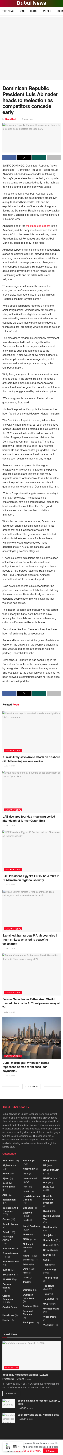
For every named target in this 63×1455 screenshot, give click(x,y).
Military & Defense (28, 1246)
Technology (49, 1269)
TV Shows (48, 1298)
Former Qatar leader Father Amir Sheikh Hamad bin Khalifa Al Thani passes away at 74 (31, 1003)
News (26, 1255)
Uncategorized (51, 1308)
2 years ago (27, 118)
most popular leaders (38, 226)
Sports (47, 1245)
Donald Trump (10, 1224)
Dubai (33, 11)
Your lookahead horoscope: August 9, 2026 (39, 1402)
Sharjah (47, 1235)
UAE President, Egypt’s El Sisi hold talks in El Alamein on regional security (30, 878)
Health (26, 1219)
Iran (25, 1186)
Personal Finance (28, 1312)
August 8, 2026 (26, 1419)
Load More (32, 1086)
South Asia (49, 1240)
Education (8, 1248)
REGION (47, 1178)
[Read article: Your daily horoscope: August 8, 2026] (8, 1418)
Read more (12, 1393)
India (25, 1173)
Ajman (5, 1178)
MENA (26, 1239)
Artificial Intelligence (8, 1185)
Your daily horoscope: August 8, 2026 (38, 1414)
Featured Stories (7, 1286)
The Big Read (50, 1277)
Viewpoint (48, 1324)
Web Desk (9, 1379)
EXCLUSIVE (8, 1274)
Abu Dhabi (8, 1160)
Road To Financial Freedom (48, 1199)
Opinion (27, 1289)
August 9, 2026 (26, 1408)
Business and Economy (10, 1209)
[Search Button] (59, 3)
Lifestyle (27, 1212)
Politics (26, 1264)
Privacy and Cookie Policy (27, 1450)
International (13, 750)
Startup (47, 1254)
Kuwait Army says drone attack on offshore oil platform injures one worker (31, 759)
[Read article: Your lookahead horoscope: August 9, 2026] (8, 1403)
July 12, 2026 (9, 766)
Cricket (6, 1219)
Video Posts (50, 1316)
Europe (6, 1269)
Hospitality (29, 1168)
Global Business (7, 1297)
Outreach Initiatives (28, 1296)
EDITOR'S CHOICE (7, 1238)
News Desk (10, 118)
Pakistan (27, 1306)
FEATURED (8, 1279)
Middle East (48, 1187)
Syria (46, 1259)
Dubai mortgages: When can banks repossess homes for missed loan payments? (25, 1067)
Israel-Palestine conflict (31, 1198)
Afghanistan (9, 1165)
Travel (26, 1281)
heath (5, 1320)
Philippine (28, 1322)
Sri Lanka (48, 1249)
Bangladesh (9, 1199)
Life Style (28, 1207)
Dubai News (31, 3)
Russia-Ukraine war (51, 1217)
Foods (26, 1272)
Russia (47, 1210)
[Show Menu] (3, 3)
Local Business (31, 1226)
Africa (5, 1173)
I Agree (50, 1450)
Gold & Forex (9, 1307)
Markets (27, 1234)
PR (44, 1165)
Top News (8, 11)
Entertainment (10, 1253)
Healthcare (8, 1315)
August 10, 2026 (24, 1379)
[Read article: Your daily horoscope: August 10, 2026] (31, 1355)
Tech (46, 1264)
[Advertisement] (31, 48)
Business (27, 1259)
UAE (22, 11)
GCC (45, 1182)
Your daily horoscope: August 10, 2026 (25, 1374)
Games (26, 1277)
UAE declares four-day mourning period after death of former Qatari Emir (28, 818)
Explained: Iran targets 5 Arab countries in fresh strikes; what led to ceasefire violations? (30, 939)
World (47, 11)
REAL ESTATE (51, 1170)
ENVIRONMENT (10, 1261)
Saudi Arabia (50, 1227)
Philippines (49, 1160)
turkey (47, 1293)
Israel (26, 1191)
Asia (4, 1194)
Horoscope (29, 1160)
